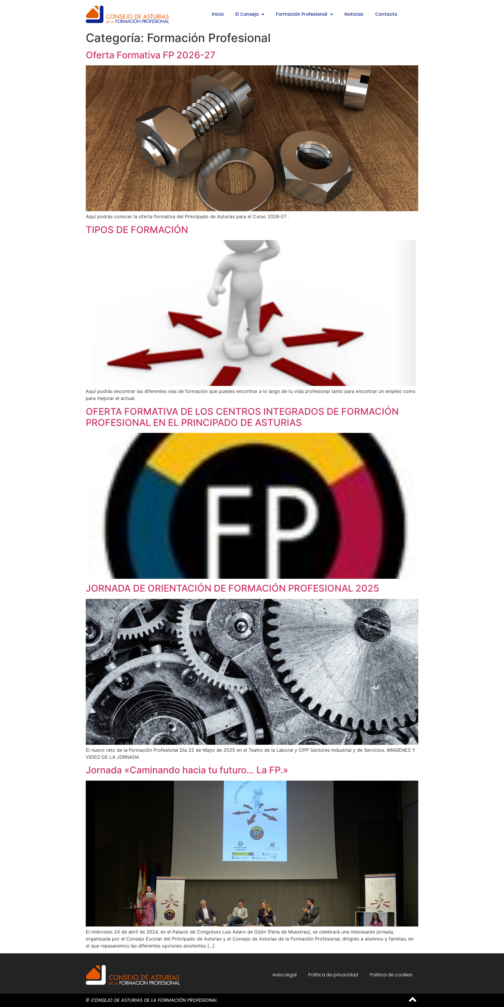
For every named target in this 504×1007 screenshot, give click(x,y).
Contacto (386, 14)
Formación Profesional (301, 14)
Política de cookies (391, 974)
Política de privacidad (333, 974)
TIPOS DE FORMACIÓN (137, 229)
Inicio (218, 14)
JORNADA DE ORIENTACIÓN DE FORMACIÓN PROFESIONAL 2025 (232, 588)
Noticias (353, 14)
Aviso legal (284, 974)
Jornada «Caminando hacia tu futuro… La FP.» (187, 770)
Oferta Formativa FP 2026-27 (151, 55)
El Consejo (247, 14)
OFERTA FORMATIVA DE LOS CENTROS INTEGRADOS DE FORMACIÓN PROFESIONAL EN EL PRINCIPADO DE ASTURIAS (242, 417)
